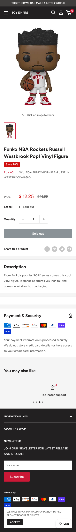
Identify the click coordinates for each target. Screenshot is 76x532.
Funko (8, 172)
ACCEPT (15, 522)
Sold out (38, 233)
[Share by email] (69, 249)
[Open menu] (6, 12)
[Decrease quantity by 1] (23, 219)
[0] (68, 12)
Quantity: (10, 219)
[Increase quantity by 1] (44, 219)
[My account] (61, 13)
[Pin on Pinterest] (54, 249)
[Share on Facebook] (47, 249)
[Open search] (53, 13)
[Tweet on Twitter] (62, 249)
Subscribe (17, 477)
